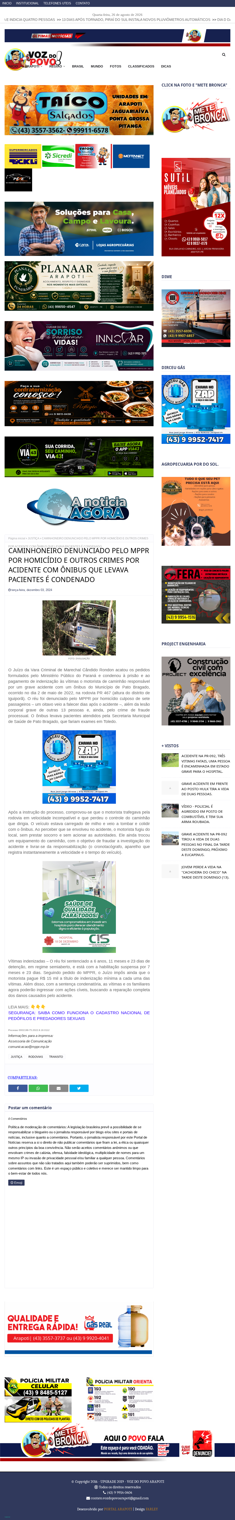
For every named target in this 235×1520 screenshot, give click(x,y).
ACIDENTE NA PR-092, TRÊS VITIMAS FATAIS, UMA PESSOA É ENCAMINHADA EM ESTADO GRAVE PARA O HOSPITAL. (206, 763)
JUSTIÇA (33, 538)
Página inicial (16, 538)
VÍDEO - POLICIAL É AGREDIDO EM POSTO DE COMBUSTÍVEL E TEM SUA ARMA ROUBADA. (202, 814)
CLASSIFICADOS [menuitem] (141, 66)
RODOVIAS (35, 1056)
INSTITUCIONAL (27, 3)
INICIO (6, 3)
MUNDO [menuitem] (97, 66)
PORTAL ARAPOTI (118, 1509)
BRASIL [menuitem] (78, 66)
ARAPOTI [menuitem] (32, 66)
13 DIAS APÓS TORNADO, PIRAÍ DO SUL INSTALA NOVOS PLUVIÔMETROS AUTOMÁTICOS (76, 20)
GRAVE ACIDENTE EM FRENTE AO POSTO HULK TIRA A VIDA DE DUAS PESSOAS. (205, 788)
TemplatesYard (7, 1516)
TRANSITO (56, 1056)
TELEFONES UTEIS (57, 3)
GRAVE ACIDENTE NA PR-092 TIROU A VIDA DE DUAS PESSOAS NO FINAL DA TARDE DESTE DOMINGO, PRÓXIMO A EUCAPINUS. (206, 844)
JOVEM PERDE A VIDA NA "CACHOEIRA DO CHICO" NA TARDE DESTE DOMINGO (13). (205, 872)
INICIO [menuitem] (13, 66)
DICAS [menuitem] (166, 66)
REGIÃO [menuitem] (55, 66)
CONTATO (83, 3)
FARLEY (152, 1509)
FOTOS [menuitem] (115, 66)
